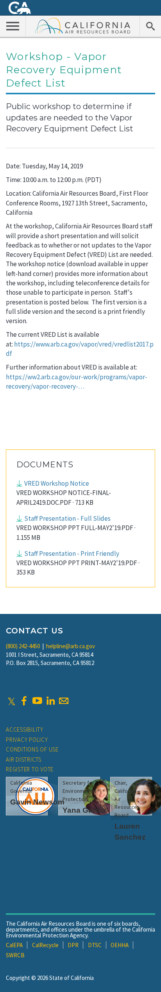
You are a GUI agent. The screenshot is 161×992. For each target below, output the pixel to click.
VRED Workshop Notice (56, 483)
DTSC (95, 945)
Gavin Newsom (37, 802)
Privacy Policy (27, 739)
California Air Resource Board (83, 25)
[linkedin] (50, 701)
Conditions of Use (32, 749)
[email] (64, 701)
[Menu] (13, 26)
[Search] (150, 26)
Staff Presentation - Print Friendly (71, 553)
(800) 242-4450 (23, 646)
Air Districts (23, 759)
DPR (73, 945)
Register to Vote (30, 769)
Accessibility (24, 729)
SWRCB (15, 955)
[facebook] (24, 701)
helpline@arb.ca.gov (70, 646)
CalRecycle (45, 945)
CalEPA (14, 945)
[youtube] (37, 701)
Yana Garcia (84, 810)
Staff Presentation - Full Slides (67, 518)
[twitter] (11, 701)
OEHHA (120, 945)
